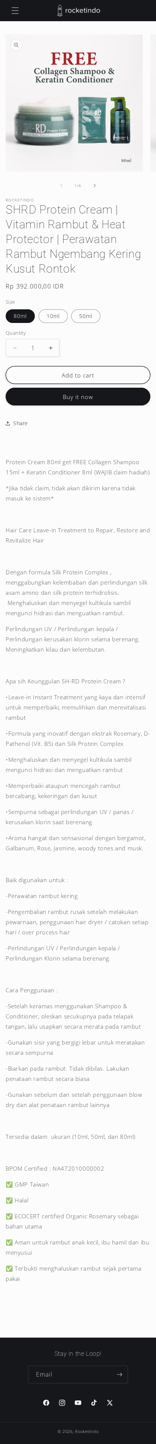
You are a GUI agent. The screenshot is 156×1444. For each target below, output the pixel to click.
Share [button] (20, 423)
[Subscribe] (119, 1374)
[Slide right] (94, 185)
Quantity (16, 332)
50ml (85, 316)
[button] (15, 10)
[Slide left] (61, 185)
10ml (53, 316)
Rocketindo (86, 1431)
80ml (20, 316)
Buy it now (78, 397)
